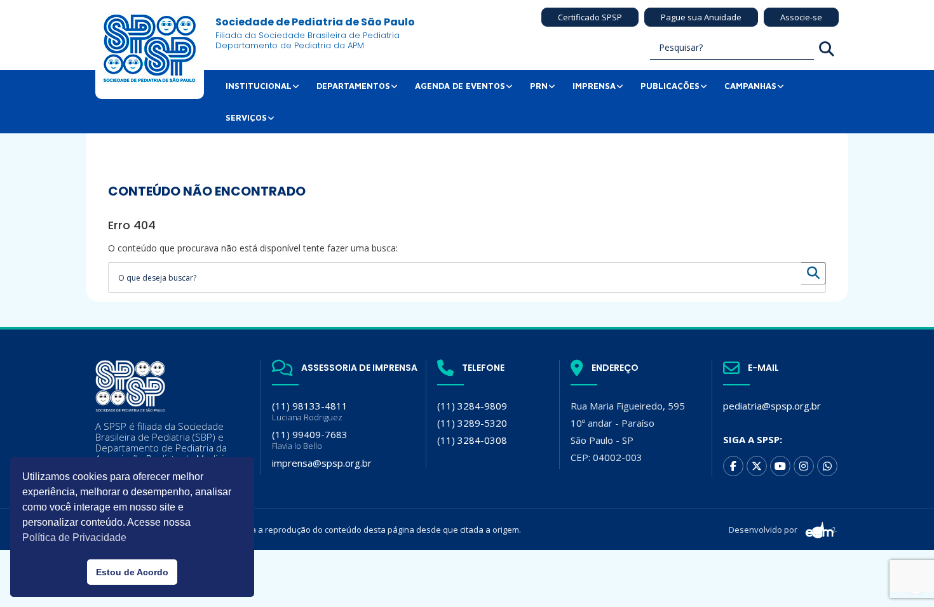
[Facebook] (733, 466)
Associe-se (801, 17)
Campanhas (750, 86)
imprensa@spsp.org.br (322, 463)
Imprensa (594, 86)
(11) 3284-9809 (472, 405)
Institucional (259, 86)
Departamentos (353, 86)
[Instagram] (804, 466)
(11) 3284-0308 (472, 440)
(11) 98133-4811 (310, 411)
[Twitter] (757, 466)
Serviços (246, 117)
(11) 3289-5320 (472, 423)
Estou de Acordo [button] (132, 572)
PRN (539, 86)
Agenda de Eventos (460, 86)
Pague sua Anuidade (701, 17)
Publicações (670, 86)
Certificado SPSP (590, 17)
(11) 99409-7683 (310, 439)
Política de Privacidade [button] (74, 537)
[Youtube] (780, 466)
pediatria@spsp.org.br (772, 405)
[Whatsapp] (827, 466)
